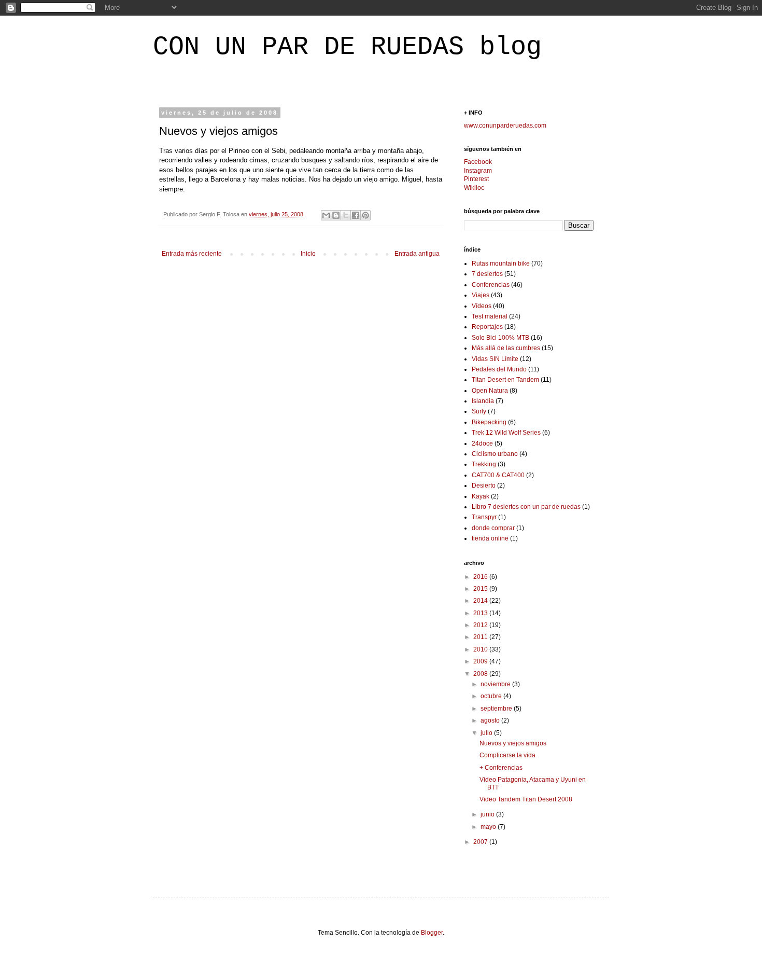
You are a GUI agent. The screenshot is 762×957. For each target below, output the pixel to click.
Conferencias (491, 284)
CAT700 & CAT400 (498, 475)
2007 (481, 841)
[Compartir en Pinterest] (365, 215)
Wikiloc (474, 187)
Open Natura (490, 390)
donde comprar (493, 528)
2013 (481, 613)
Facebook (478, 161)
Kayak (480, 496)
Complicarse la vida (507, 755)
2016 (481, 576)
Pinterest (476, 179)
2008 (481, 673)
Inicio (308, 253)
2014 (481, 600)
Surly (479, 411)
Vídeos (481, 306)
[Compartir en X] (346, 215)
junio (488, 814)
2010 (481, 649)
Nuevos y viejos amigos (512, 743)
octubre (492, 696)
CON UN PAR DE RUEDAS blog (347, 47)
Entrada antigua (417, 253)
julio (487, 733)
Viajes (480, 295)
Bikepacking (489, 422)
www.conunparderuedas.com (505, 125)
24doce (482, 443)
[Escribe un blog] (336, 215)
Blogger (432, 932)
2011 (481, 637)
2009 (481, 661)
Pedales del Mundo (499, 369)
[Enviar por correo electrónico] (326, 215)
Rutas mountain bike (501, 263)
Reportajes (487, 326)
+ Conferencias (501, 767)
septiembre (497, 708)
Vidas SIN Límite (495, 359)
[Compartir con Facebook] (355, 215)
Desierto (484, 485)
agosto (491, 720)
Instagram (478, 170)
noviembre (496, 684)
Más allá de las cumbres (506, 348)
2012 (481, 625)
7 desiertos (487, 274)
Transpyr (484, 517)
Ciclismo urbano (495, 453)
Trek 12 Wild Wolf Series (506, 432)
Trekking (484, 464)
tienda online (490, 538)
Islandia (483, 401)
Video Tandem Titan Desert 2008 (525, 799)
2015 (481, 588)
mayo (489, 826)
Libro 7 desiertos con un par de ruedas (526, 506)
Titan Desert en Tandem (505, 379)
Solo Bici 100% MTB (500, 337)
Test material (489, 316)
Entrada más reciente (192, 253)
